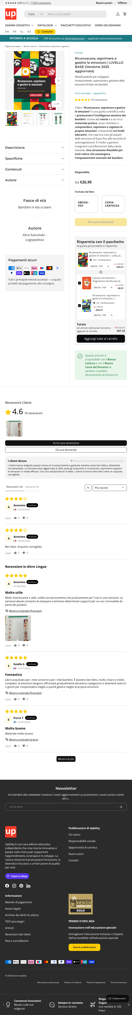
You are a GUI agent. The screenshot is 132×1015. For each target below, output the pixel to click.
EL (22, 31)
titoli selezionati (74, 38)
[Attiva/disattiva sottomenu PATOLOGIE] (55, 25)
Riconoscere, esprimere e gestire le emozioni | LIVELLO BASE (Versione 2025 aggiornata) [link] (104, 254)
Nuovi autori (104, 3)
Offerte (122, 3)
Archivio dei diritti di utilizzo (22, 915)
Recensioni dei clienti (18, 934)
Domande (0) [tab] (32, 486)
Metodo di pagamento (18, 902)
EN (7, 31)
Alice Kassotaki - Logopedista (90, 93)
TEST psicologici (14, 921)
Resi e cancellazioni (16, 941)
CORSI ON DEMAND (108, 25)
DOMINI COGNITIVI (17, 25)
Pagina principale (13, 46)
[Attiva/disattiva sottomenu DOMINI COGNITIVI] (32, 25)
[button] (124, 14)
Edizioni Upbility (19, 975)
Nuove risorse (30, 46)
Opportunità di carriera (83, 847)
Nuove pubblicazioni (84, 947)
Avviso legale (13, 908)
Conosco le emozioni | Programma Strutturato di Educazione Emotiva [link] (106, 279)
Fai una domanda (66, 450)
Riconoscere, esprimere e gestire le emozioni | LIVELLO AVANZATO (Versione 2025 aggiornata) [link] (106, 297)
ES (29, 31)
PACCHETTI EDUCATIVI (76, 25)
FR (14, 31)
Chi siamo (74, 834)
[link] (83, 260)
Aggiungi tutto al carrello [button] (101, 339)
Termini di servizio (118, 982)
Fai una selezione (100, 222)
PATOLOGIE (45, 25)
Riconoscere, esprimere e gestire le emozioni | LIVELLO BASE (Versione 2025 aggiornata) (58, 46)
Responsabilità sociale (82, 841)
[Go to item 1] (14, 428)
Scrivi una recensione (66, 443)
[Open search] (88, 488)
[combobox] (65, 14)
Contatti (73, 860)
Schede (79, 52)
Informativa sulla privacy (48, 982)
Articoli (9, 928)
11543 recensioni (40, 3)
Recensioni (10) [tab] (14, 486)
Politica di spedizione (96, 982)
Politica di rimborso (72, 982)
